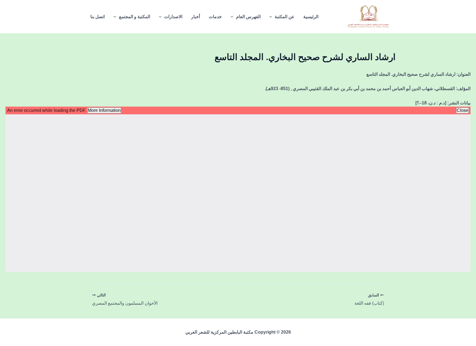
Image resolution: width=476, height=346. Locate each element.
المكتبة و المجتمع (134, 16)
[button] (272, 17)
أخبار (195, 16)
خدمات (215, 16)
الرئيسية (310, 16)
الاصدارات (173, 16)
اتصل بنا (97, 16)
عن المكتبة (284, 16)
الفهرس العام (248, 16)
